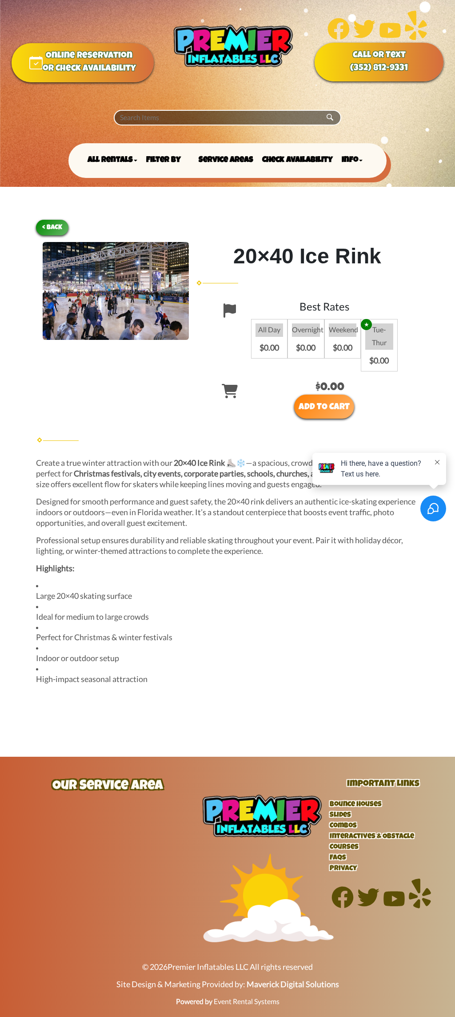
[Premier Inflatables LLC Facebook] (338, 37)
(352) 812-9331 (379, 68)
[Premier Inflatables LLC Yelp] (416, 37)
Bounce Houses (356, 804)
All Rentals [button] (110, 160)
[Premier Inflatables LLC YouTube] (390, 37)
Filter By (163, 160)
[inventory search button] (330, 118)
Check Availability (297, 160)
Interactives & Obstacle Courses (372, 842)
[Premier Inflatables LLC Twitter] (364, 37)
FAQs (338, 858)
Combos (343, 826)
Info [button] (350, 160)
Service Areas (226, 160)
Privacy (343, 868)
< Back (52, 227)
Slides (340, 815)
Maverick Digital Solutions (293, 984)
